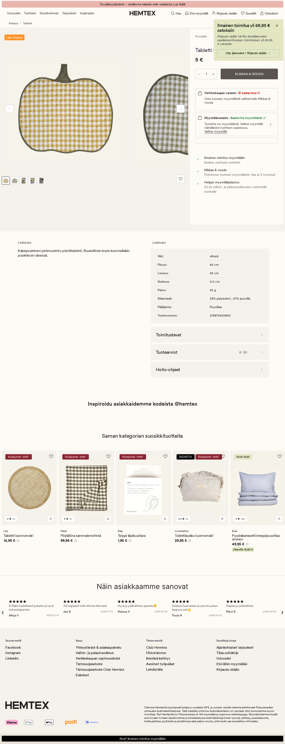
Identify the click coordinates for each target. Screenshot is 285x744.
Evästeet (82, 675)
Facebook (12, 647)
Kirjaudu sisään (227, 669)
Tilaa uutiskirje (227, 653)
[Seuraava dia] (181, 109)
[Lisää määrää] (213, 74)
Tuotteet (30, 13)
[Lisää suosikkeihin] (181, 179)
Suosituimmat (49, 13)
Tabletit (27, 23)
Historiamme (156, 653)
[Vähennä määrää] (199, 74)
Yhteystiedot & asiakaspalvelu (98, 647)
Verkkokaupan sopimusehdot (98, 658)
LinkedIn (11, 658)
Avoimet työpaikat (160, 664)
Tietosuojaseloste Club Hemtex (100, 669)
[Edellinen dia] (9, 109)
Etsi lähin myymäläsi (231, 664)
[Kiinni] (277, 25)
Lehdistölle (154, 669)
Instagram (13, 653)
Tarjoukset (69, 13)
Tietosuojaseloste (89, 664)
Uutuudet (13, 13)
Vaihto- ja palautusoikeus (95, 653)
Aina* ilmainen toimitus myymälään (142, 738)
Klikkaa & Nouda (249, 74)
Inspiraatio (87, 13)
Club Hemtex (156, 647)
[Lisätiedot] (17, 541)
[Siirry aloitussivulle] (143, 13)
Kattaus (13, 23)
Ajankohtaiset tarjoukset (234, 647)
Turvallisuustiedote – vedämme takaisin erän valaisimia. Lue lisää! (142, 4)
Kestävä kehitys (158, 658)
